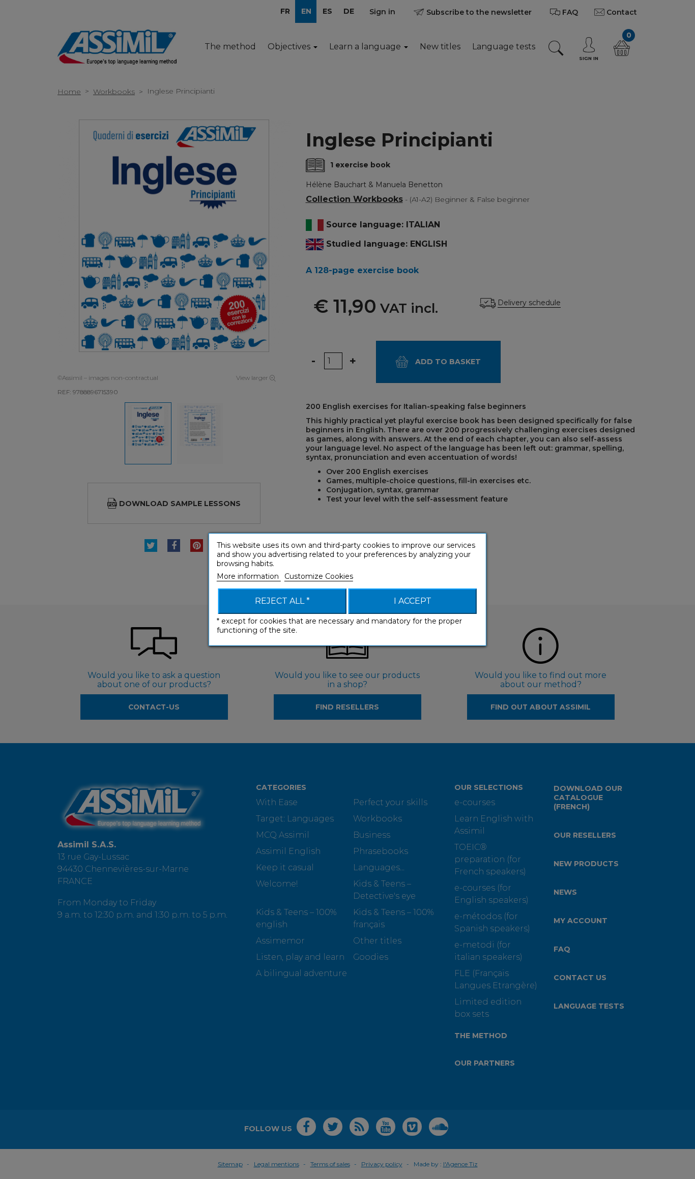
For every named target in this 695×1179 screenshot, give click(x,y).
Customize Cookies (318, 576)
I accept (412, 601)
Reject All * (282, 601)
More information (249, 576)
